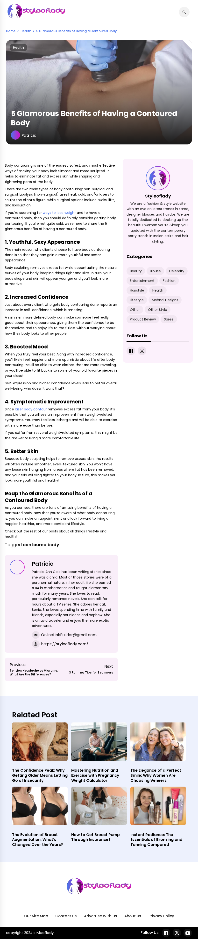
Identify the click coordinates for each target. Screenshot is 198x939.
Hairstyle (137, 290)
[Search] (184, 12)
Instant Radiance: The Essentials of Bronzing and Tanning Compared (156, 840)
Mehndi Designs (165, 300)
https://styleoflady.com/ (64, 644)
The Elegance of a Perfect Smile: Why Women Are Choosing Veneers (155, 775)
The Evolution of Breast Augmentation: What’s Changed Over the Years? (37, 840)
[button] (169, 12)
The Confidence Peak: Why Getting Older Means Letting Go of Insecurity (40, 775)
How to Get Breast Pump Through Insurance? (95, 837)
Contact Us (66, 916)
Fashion (169, 280)
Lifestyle (137, 300)
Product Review (143, 319)
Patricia (28, 135)
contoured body (41, 545)
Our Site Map (36, 916)
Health (18, 47)
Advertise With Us (100, 916)
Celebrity (176, 271)
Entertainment (142, 280)
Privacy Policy (161, 916)
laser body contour (31, 409)
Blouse (155, 271)
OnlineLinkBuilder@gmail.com (69, 635)
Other (135, 309)
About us (132, 916)
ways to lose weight (59, 212)
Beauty (136, 271)
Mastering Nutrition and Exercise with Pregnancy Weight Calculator (95, 775)
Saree (169, 319)
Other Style (157, 309)
